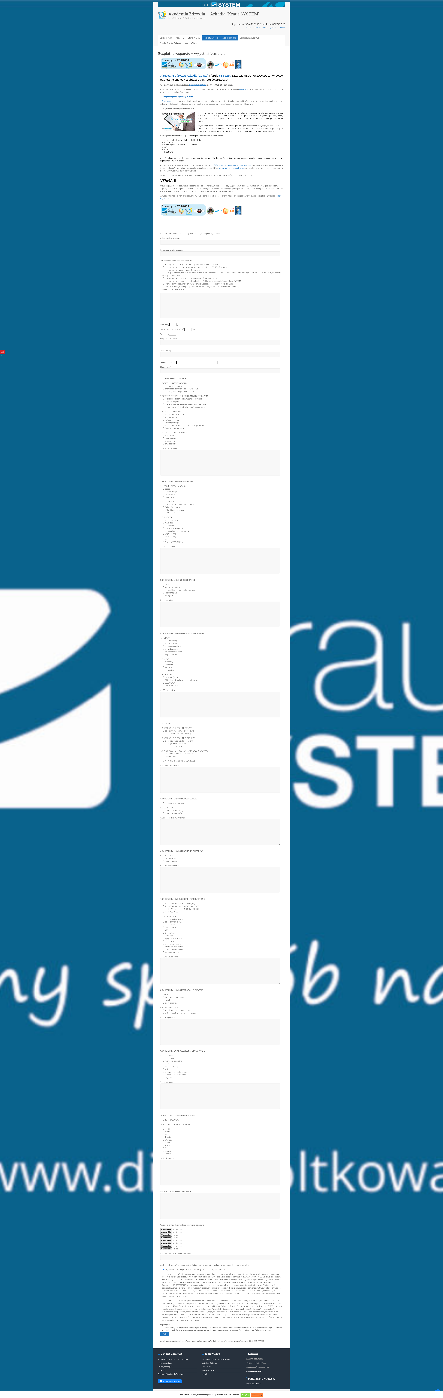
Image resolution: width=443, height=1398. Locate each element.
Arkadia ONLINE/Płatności (170, 43)
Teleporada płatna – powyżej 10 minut (178, 97)
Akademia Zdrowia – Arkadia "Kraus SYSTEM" (214, 14)
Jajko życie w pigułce (165, 1367)
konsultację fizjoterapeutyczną (231, 168)
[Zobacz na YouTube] (2, 352)
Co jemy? (161, 1370)
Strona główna (166, 38)
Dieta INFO (179, 38)
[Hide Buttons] (1, 355)
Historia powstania (165, 1363)
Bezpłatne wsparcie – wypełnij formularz (220, 38)
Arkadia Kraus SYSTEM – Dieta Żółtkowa (173, 1359)
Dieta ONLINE (206, 1367)
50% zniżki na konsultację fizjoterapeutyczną (232, 165)
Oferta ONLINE (194, 38)
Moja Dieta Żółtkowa (209, 1363)
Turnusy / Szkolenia (209, 1370)
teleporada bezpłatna (197, 85)
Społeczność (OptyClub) (250, 38)
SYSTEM (225, 75)
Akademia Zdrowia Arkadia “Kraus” (184, 75)
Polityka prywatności (253, 1384)
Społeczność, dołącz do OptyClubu (171, 1374)
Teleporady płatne (169, 101)
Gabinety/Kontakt (192, 43)
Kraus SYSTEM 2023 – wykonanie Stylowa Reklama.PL (268, 1391)
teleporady (243, 89)
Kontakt (205, 1374)
